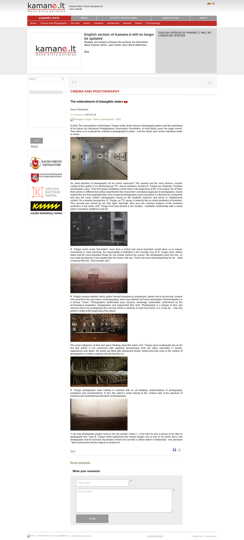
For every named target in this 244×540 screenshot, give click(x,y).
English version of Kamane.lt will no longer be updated (184, 34)
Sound (86, 23)
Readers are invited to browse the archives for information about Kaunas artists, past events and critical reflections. (116, 43)
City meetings (153, 23)
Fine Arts (75, 23)
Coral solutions (210, 536)
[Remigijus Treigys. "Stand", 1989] (99, 292)
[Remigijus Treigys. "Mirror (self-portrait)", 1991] (95, 119)
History (138, 23)
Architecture (113, 23)
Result (34, 146)
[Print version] (179, 450)
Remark (127, 23)
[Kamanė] (46, 12)
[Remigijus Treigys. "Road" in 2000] (99, 429)
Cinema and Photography (53, 23)
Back (72, 451)
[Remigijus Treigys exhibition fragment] (99, 179)
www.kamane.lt (77, 114)
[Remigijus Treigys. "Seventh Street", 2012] (99, 245)
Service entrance (155, 536)
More (86, 51)
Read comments (80, 462)
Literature (99, 23)
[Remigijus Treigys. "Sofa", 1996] (99, 386)
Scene (33, 23)
